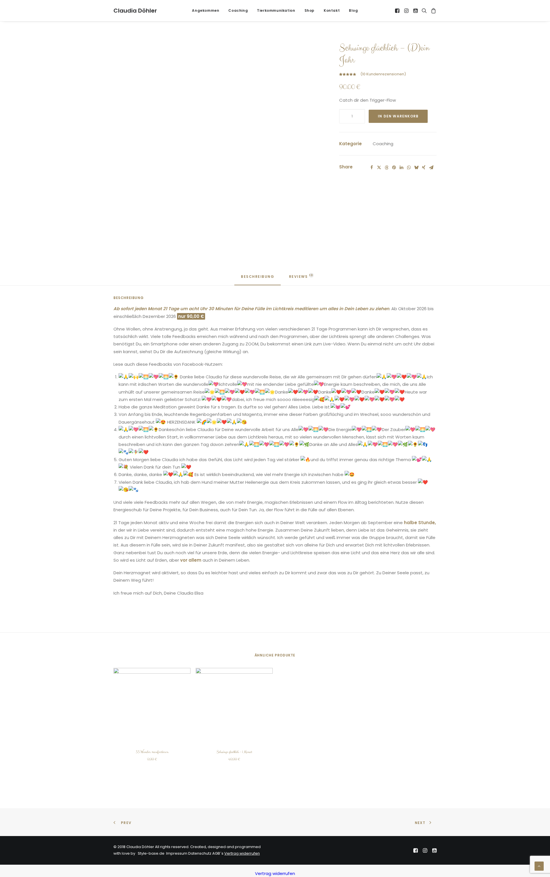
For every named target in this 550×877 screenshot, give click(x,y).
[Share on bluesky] (416, 167)
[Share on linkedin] (401, 167)
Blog (353, 10)
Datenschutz (199, 853)
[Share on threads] (386, 167)
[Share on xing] (423, 167)
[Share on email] (431, 167)
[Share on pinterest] (393, 167)
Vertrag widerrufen (242, 853)
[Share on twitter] (379, 167)
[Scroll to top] (539, 866)
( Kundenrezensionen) (383, 74)
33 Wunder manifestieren (151, 752)
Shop (310, 10)
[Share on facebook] (371, 167)
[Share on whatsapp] (408, 167)
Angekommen (205, 10)
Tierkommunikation (276, 10)
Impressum (176, 853)
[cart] (433, 10)
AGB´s (217, 853)
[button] (397, 10)
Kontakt (332, 10)
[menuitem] (205, 10)
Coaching (238, 10)
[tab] (299, 279)
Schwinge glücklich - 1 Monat (234, 752)
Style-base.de (150, 853)
